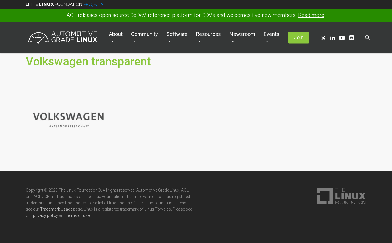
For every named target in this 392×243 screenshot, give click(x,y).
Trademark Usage (56, 209)
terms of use (78, 215)
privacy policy (45, 215)
